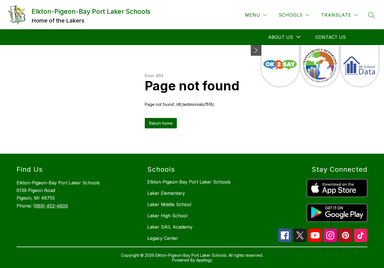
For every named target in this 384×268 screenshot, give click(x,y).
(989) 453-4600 (50, 206)
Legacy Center (162, 238)
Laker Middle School (169, 204)
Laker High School (167, 215)
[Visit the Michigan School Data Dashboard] (359, 65)
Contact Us (330, 37)
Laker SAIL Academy (170, 227)
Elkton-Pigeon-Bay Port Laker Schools (189, 182)
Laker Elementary (166, 193)
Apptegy (204, 260)
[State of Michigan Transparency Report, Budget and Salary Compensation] (319, 65)
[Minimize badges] (256, 50)
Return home (161, 123)
